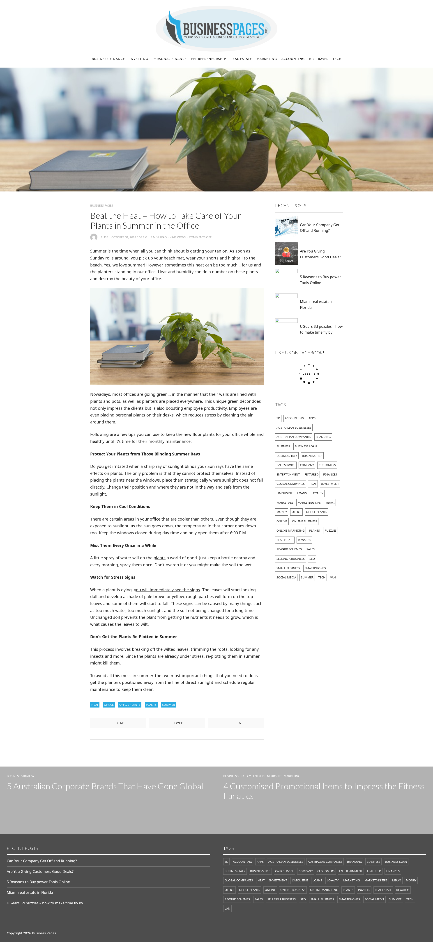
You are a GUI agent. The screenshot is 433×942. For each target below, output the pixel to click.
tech (321, 577)
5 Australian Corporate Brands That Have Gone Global (105, 786)
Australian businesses (293, 427)
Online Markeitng (290, 530)
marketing (284, 503)
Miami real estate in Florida (317, 304)
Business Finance (108, 59)
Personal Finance (170, 59)
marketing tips (309, 503)
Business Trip (312, 456)
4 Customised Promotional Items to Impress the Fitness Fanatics (324, 791)
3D (278, 418)
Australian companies (293, 437)
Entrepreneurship (208, 59)
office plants (129, 705)
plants (160, 557)
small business (288, 568)
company (307, 465)
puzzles (330, 530)
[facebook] (8, 4)
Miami (329, 503)
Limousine (284, 493)
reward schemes (289, 549)
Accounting (293, 59)
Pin (238, 723)
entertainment (288, 474)
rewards (304, 540)
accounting (294, 418)
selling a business (290, 559)
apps (312, 418)
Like (120, 723)
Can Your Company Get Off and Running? (319, 227)
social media (286, 577)
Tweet (179, 723)
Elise (104, 237)
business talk (286, 456)
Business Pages (101, 205)
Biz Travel (318, 59)
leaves (183, 649)
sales (310, 549)
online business (304, 521)
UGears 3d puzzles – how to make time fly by (321, 329)
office (109, 705)
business (283, 446)
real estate (284, 540)
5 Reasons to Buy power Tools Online (320, 279)
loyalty (317, 493)
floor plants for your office (218, 434)
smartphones (315, 568)
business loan (306, 446)
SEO (312, 559)
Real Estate (241, 59)
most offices (124, 394)
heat (94, 705)
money (281, 512)
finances (330, 474)
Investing (138, 59)
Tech (337, 59)
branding (323, 437)
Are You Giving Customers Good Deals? (320, 254)
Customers (327, 465)
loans (302, 493)
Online (281, 521)
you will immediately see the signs (167, 589)
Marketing (266, 59)
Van (333, 577)
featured (311, 474)
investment (330, 484)
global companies (290, 484)
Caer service (285, 465)
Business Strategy (20, 776)
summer (168, 705)
